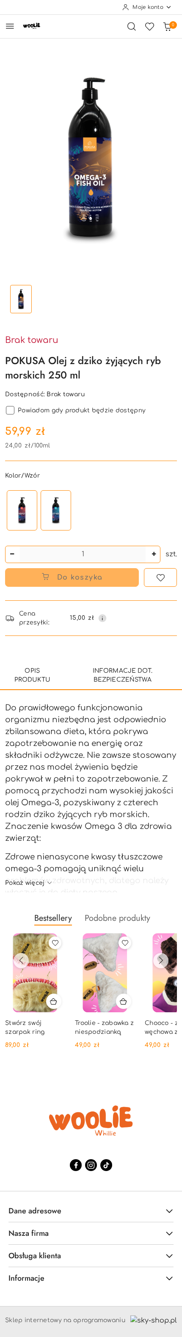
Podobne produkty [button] (117, 918)
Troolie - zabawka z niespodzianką (104, 1027)
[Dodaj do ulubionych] (160, 577)
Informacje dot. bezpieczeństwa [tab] (122, 675)
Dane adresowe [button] (34, 1210)
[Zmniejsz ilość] (12, 554)
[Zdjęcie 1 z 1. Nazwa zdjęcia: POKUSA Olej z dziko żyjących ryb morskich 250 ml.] (21, 299)
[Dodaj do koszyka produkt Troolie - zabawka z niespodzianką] (123, 1001)
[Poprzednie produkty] (21, 960)
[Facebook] (76, 1165)
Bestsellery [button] (53, 918)
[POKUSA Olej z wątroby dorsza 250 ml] (56, 510)
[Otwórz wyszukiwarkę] (131, 26)
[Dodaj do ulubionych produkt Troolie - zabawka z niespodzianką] (125, 942)
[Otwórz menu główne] (10, 26)
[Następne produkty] (160, 960)
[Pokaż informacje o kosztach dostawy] (102, 618)
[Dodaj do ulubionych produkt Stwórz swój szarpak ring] (55, 942)
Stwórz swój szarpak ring (24, 1027)
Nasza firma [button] (28, 1233)
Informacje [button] (26, 1278)
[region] (39, 510)
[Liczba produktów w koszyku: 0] (167, 26)
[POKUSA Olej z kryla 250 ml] (22, 510)
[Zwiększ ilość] (153, 554)
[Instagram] (91, 1165)
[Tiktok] (106, 1165)
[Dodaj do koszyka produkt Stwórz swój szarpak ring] (53, 1001)
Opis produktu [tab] (32, 675)
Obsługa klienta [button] (34, 1255)
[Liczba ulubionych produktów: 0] (149, 26)
